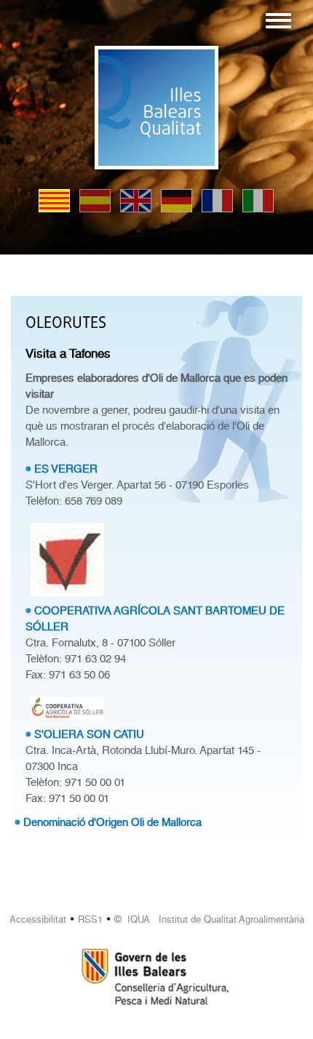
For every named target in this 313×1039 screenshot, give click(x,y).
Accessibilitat (37, 919)
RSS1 (90, 919)
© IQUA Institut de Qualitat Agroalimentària (209, 919)
